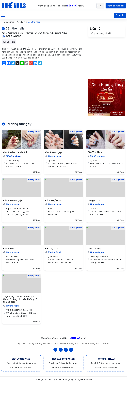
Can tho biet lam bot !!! (15, 152)
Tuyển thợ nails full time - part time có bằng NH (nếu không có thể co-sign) (20, 299)
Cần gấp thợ (93, 200)
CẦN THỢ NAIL (53, 200)
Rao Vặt (106, 343)
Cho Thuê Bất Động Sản (66, 343)
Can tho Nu (9, 248)
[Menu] (3, 15)
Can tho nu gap (53, 152)
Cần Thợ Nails (94, 152)
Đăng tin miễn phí (115, 5)
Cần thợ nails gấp (12, 200)
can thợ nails (52, 248)
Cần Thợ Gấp (94, 248)
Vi (101, 6)
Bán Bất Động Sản (90, 343)
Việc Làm (21, 343)
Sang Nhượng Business (40, 343)
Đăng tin (120, 15)
